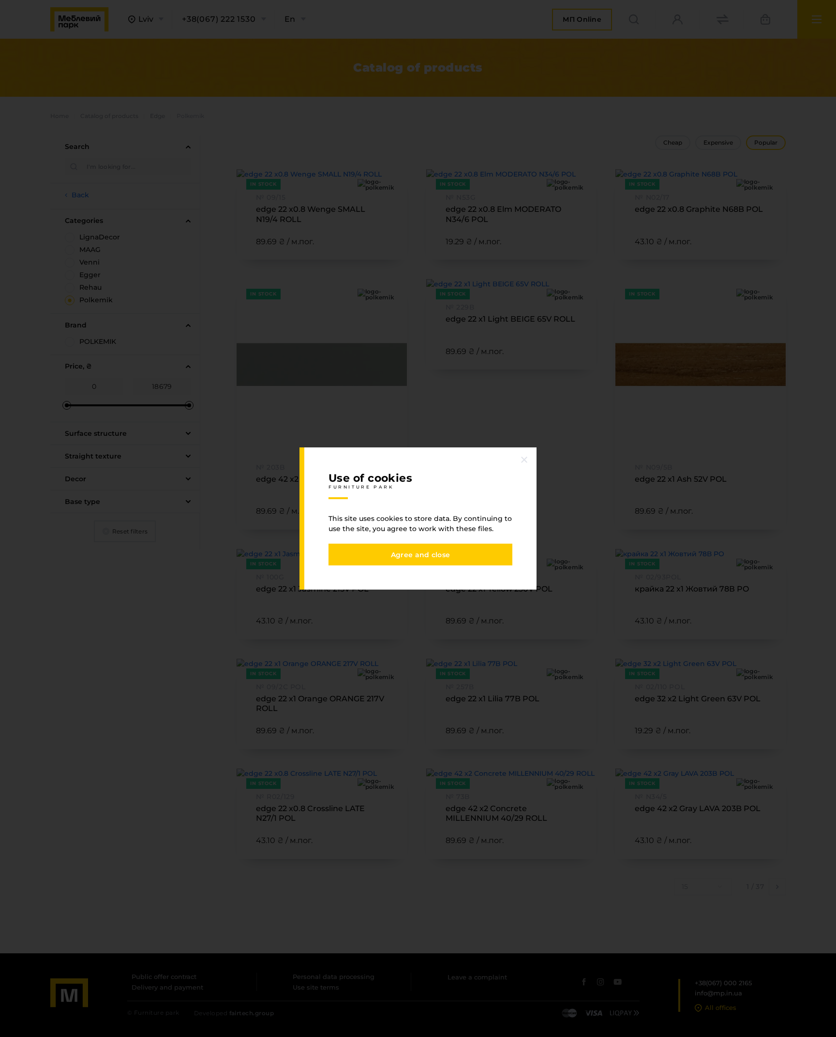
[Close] (524, 459)
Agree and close (420, 554)
